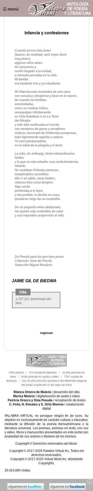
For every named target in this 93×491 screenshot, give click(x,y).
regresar (46, 333)
